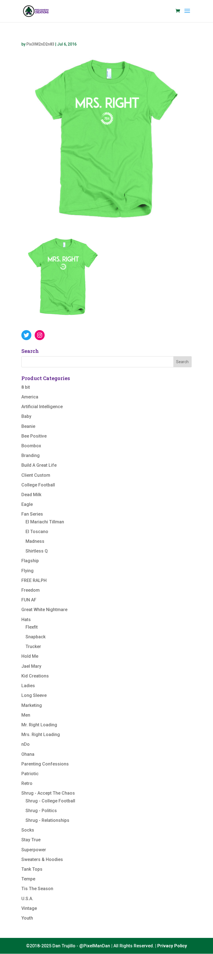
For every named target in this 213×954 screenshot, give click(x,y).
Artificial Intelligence (42, 406)
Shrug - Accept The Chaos (48, 793)
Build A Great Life (39, 465)
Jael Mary (31, 666)
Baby (26, 416)
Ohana (27, 754)
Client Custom (35, 475)
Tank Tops (31, 869)
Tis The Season (37, 888)
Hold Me (29, 656)
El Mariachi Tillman (45, 521)
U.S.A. (27, 898)
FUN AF (28, 599)
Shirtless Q (37, 551)
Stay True (30, 839)
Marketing (31, 705)
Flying (27, 570)
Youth (27, 918)
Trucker (33, 646)
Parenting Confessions (45, 764)
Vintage (29, 908)
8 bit (25, 387)
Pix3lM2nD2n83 (40, 44)
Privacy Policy (172, 945)
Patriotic (30, 773)
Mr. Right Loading (39, 724)
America (29, 397)
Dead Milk (31, 494)
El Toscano (37, 531)
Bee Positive (34, 436)
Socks (27, 830)
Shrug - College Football (50, 801)
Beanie (28, 426)
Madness (35, 541)
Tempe (28, 879)
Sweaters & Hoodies (42, 859)
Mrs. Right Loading (40, 734)
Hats (26, 619)
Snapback (35, 636)
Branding (30, 455)
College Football (38, 485)
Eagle (27, 504)
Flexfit (32, 627)
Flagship (30, 560)
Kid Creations (35, 676)
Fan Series (32, 514)
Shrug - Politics (41, 810)
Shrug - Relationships (47, 820)
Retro (26, 783)
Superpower (33, 849)
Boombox (31, 445)
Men (25, 715)
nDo (25, 744)
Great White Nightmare (44, 609)
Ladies (28, 685)
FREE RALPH (34, 580)
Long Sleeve (34, 695)
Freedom (30, 590)
